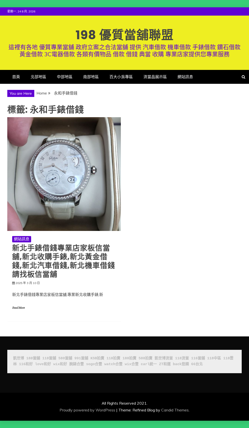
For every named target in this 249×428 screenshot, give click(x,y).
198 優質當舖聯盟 (125, 35)
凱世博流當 (164, 358)
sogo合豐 (94, 364)
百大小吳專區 (121, 76)
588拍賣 (145, 358)
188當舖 (33, 358)
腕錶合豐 (76, 364)
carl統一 (149, 364)
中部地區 (64, 76)
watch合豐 (113, 364)
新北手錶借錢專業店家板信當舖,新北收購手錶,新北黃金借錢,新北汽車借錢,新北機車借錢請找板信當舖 (63, 261)
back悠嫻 (181, 364)
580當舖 (65, 358)
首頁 (16, 76)
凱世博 (18, 358)
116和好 (26, 364)
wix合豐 (132, 364)
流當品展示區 (155, 76)
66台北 (197, 364)
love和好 (43, 364)
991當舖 (81, 358)
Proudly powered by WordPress (87, 410)
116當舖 (198, 358)
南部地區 (91, 76)
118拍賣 (113, 358)
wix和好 (60, 364)
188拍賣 (129, 358)
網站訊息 (185, 76)
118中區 (214, 358)
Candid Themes (175, 410)
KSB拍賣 (97, 358)
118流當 (182, 358)
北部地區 (38, 76)
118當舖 (49, 358)
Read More (18, 308)
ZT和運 (165, 364)
